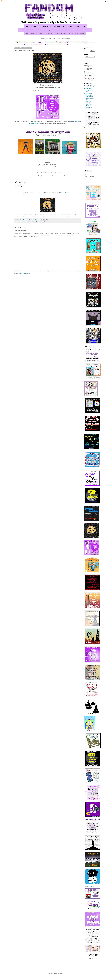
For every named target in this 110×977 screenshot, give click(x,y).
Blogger (60, 973)
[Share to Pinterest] (47, 220)
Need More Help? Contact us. (89, 107)
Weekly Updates (44, 221)
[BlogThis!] (43, 220)
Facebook (27, 193)
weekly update (37, 221)
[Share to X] (44, 220)
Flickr (46, 193)
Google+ (62, 193)
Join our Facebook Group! (89, 91)
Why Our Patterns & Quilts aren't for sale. (90, 86)
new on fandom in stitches (23, 221)
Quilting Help (88, 88)
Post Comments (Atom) (25, 273)
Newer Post (17, 271)
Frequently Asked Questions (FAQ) (89, 95)
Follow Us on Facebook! (88, 104)
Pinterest (57, 193)
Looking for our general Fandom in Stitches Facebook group (47, 172)
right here (62, 175)
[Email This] (42, 220)
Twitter (38, 193)
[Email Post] (39, 219)
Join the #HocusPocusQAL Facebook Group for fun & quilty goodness (47, 90)
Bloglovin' (51, 193)
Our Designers (89, 93)
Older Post (78, 271)
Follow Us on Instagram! (88, 101)
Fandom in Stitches (50, 166)
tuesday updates (31, 221)
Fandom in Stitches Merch (90, 98)
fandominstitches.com (89, 72)
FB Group (33, 193)
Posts (87, 56)
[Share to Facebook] (46, 220)
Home (47, 271)
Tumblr (42, 193)
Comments (88, 59)
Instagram (67, 193)
